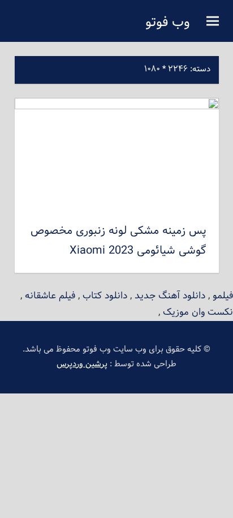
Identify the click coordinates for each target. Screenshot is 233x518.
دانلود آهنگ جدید (170, 296)
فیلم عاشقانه (50, 296)
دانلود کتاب (105, 296)
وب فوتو (167, 22)
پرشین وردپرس (82, 364)
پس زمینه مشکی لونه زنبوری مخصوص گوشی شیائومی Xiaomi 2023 (118, 240)
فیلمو (223, 296)
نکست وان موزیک (198, 312)
